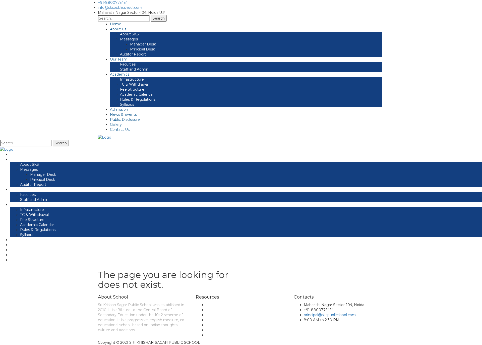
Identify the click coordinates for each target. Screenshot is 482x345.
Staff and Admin (134, 69)
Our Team (118, 59)
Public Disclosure (125, 119)
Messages (129, 39)
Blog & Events (218, 310)
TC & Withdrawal (134, 84)
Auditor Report (133, 54)
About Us (118, 29)
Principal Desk (142, 49)
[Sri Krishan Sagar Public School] (104, 137)
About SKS (129, 34)
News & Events (123, 114)
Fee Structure (132, 89)
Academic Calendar (137, 94)
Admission (119, 109)
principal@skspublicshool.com (330, 315)
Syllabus (127, 104)
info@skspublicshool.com (120, 7)
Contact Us (120, 129)
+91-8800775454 (113, 2)
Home (115, 24)
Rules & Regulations (137, 99)
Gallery (116, 124)
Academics (119, 74)
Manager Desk (143, 44)
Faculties (128, 64)
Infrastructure (132, 79)
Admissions (216, 325)
